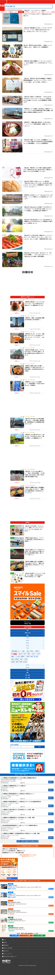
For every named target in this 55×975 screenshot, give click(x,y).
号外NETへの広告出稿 (8, 948)
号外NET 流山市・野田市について (10, 956)
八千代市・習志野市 (20, 656)
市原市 (26, 659)
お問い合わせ (6, 950)
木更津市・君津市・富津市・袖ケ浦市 (19, 661)
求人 (16, 11)
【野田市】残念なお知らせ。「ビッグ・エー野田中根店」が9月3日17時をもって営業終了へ (34, 539)
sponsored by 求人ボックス (34, 774)
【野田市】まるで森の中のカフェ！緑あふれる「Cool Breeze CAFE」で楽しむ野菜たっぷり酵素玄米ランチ (34, 436)
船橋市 (12, 656)
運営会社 (5, 942)
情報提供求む (6, 945)
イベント (48, 11)
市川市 (38, 653)
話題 (43, 11)
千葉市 (23, 651)
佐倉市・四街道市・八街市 (16, 659)
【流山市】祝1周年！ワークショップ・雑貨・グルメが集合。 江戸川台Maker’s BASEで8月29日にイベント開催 (35, 575)
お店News (27, 11)
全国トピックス (4, 11)
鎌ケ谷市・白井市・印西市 (24, 653)
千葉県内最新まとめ (15, 651)
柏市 (13, 653)
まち (39, 11)
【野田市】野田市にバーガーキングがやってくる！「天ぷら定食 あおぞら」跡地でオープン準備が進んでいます (35, 303)
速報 (52, 11)
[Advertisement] (27, 160)
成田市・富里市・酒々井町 (32, 656)
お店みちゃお (33, 11)
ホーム (5, 939)
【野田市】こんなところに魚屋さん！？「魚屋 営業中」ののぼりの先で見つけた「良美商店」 (35, 383)
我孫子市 (37, 651)
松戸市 (33, 653)
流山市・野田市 (30, 651)
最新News (11, 11)
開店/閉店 (21, 11)
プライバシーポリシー (8, 953)
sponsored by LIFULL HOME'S (34, 880)
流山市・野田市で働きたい (22, 774)
